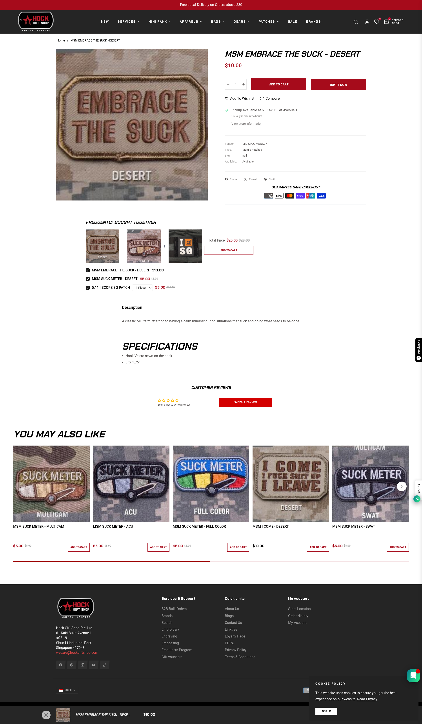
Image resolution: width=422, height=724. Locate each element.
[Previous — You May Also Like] (20, 486)
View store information (246, 123)
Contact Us (233, 623)
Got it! (326, 711)
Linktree (231, 629)
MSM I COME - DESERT (271, 526)
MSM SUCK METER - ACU (113, 526)
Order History (298, 616)
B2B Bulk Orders (174, 609)
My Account (297, 623)
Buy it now (338, 85)
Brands (167, 616)
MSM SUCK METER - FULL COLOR (199, 526)
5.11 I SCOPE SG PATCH (111, 287)
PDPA (229, 643)
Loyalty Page (235, 636)
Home (61, 40)
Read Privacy (367, 699)
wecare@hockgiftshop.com (77, 652)
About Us (232, 609)
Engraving (169, 636)
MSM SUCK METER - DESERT (115, 279)
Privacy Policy (236, 650)
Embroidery (170, 629)
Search (167, 623)
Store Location (299, 609)
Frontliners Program (177, 650)
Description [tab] (132, 307)
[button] (356, 21)
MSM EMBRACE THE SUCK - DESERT (121, 270)
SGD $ (68, 690)
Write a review (245, 402)
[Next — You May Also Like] (402, 486)
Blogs (229, 616)
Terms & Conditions (240, 657)
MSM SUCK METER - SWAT (353, 526)
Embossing (170, 643)
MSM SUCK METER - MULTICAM (38, 526)
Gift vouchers (172, 657)
